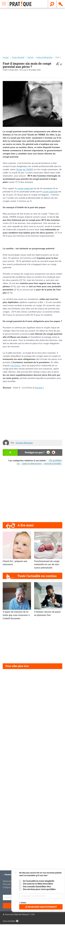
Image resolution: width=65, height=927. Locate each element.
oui (48, 452)
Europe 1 (39, 387)
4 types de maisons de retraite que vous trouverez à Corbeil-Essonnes (16, 615)
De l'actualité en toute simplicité (38, 881)
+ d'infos (22, 903)
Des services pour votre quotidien (39, 889)
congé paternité (50, 191)
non (53, 452)
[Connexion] (60, 4)
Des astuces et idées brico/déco (38, 883)
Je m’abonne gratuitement (41, 906)
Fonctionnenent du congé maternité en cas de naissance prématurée (47, 564)
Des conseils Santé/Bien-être (37, 886)
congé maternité (25, 188)
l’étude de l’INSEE (24, 169)
